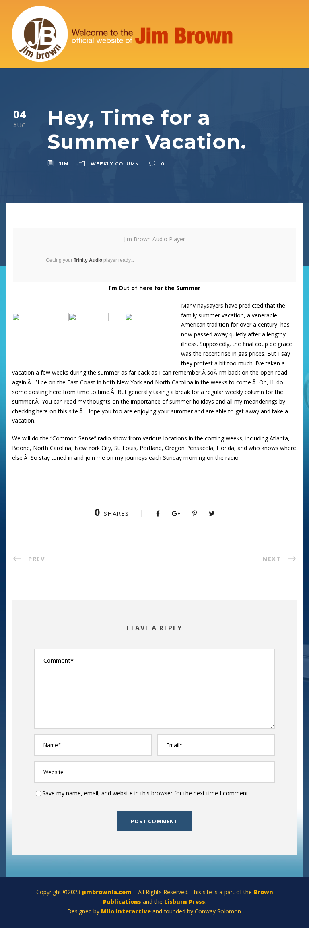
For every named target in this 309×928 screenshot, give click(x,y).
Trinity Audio (88, 260)
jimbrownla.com (107, 892)
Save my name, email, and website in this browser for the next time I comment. (145, 793)
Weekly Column (115, 164)
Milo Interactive (126, 911)
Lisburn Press (184, 901)
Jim (64, 164)
